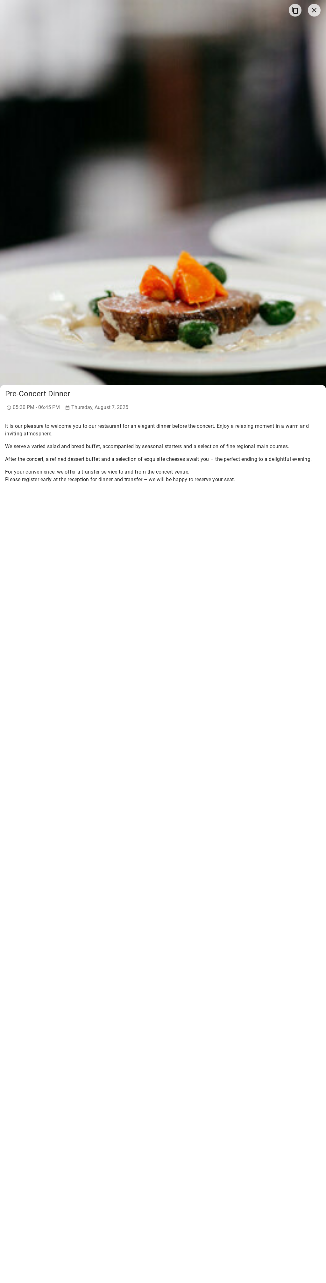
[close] (314, 10)
